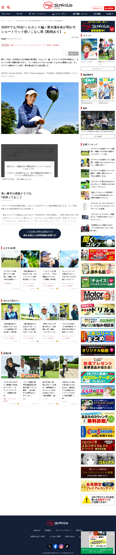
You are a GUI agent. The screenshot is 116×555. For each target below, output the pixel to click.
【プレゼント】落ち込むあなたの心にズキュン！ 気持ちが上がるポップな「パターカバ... (103, 184)
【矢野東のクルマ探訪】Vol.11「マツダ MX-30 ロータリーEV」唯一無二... (103, 227)
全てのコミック (98, 69)
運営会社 (79, 530)
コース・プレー (60, 14)
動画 (99, 14)
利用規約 (48, 530)
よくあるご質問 (54, 536)
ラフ (43, 45)
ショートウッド (23, 45)
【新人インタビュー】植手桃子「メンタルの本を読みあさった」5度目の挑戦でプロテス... (102, 195)
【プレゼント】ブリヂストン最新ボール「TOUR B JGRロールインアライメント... (102, 217)
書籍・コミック (81, 14)
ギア (21, 14)
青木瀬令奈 (56, 45)
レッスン (7, 14)
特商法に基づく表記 (38, 536)
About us (37, 530)
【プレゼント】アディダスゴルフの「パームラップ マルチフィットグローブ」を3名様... (103, 206)
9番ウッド (14, 45)
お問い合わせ (70, 536)
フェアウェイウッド (35, 45)
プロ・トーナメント (39, 14)
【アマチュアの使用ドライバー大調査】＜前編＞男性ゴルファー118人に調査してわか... (102, 173)
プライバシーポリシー (63, 530)
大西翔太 (48, 45)
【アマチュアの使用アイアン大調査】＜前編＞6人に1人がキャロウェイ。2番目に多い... (103, 162)
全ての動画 (98, 136)
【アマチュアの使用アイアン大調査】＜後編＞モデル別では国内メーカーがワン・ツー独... (102, 151)
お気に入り (73, 53)
